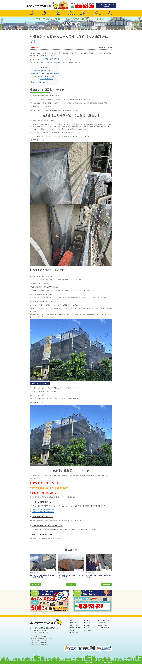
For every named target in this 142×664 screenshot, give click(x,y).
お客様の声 (89, 622)
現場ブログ (32, 47)
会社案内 (58, 14)
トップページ (74, 620)
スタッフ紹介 (74, 632)
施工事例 (109, 14)
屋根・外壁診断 (103, 625)
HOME (32, 14)
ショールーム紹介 (96, 14)
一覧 (71, 584)
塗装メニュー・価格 (104, 620)
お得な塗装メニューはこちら (42, 516)
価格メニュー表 (83, 14)
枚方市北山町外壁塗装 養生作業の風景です (45, 73)
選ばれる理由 (74, 625)
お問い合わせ (89, 630)
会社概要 (73, 630)
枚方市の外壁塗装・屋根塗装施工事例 (43, 512)
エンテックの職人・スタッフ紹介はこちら (47, 525)
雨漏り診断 (102, 622)
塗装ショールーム (75, 627)
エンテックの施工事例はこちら (43, 502)
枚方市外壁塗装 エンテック (41, 82)
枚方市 (37, 47)
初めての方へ (45, 14)
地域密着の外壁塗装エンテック (43, 70)
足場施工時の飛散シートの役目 (45, 76)
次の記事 (36, 584)
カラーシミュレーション (105, 627)
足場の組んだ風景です (46, 79)
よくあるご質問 (90, 627)
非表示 (46, 67)
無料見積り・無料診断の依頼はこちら (45, 493)
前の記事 (106, 584)
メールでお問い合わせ (106, 5)
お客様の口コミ (71, 14)
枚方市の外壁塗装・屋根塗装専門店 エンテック (52, 59)
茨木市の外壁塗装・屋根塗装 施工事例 (43, 509)
